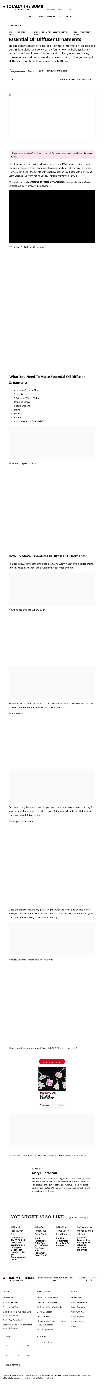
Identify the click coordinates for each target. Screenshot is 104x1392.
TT (18, 1345)
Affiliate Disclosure (76, 1387)
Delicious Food (43, 1316)
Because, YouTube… (11, 1307)
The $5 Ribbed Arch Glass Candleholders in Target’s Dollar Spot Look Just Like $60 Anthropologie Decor (18, 1250)
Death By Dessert (44, 1312)
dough (43, 1155)
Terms (61, 1386)
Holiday (60, 1155)
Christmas (17, 1155)
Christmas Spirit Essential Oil (29, 421)
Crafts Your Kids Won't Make (49, 1307)
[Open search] (70, 9)
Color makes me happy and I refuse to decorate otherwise (85, 1245)
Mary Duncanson (44, 1173)
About (61, 10)
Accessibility (94, 1386)
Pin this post (52, 1062)
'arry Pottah (8, 1297)
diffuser (37, 1155)
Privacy (52, 1386)
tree (79, 1155)
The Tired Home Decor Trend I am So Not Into (62, 1242)
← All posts (15, 25)
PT (28, 1345)
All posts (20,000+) (45, 1329)
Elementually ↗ (78, 1321)
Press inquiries (78, 1316)
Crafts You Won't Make (47, 1302)
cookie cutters (27, 1155)
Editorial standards (79, 1302)
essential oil (51, 1155)
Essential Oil (33, 181)
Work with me (77, 1312)
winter (83, 1155)
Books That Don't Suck (12, 1320)
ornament (67, 1155)
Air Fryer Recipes (10, 1302)
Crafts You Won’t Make (18, 33)
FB (18, 1356)
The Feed (50, 10)
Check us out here (66, 1048)
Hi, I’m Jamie (76, 1297)
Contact (74, 1326)
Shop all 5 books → (44, 1342)
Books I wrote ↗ (78, 1307)
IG (7, 1345)
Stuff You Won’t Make (83, 33)
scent (74, 1155)
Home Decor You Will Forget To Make (51, 33)
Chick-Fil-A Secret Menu (47, 1297)
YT (7, 1356)
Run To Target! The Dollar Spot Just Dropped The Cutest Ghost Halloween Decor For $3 (41, 1247)
